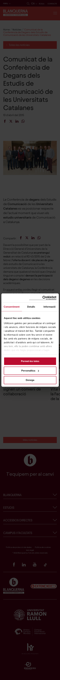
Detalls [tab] (31, 306)
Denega (30, 380)
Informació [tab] (50, 306)
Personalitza (28, 370)
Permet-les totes (30, 361)
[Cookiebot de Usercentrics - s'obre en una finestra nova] (42, 298)
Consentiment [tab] (12, 306)
